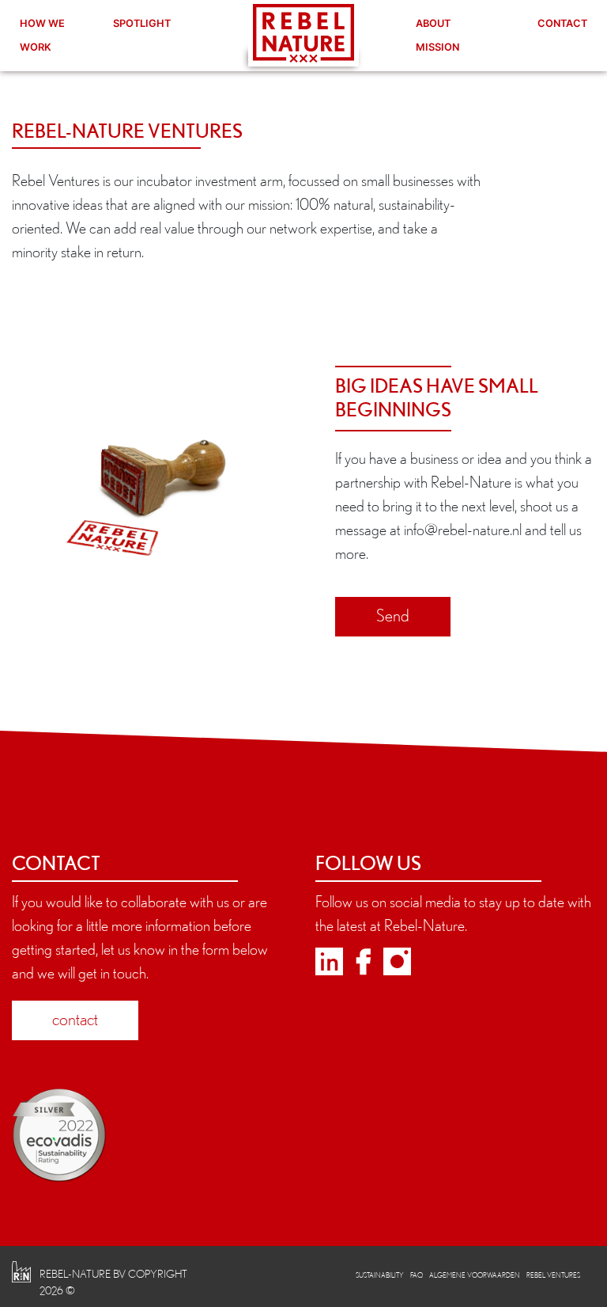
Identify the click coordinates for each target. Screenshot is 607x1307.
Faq (416, 1275)
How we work (42, 35)
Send (392, 615)
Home (303, 33)
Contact (562, 23)
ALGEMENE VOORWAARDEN (474, 1275)
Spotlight (142, 23)
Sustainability (380, 1275)
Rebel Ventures (553, 1275)
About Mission (437, 35)
